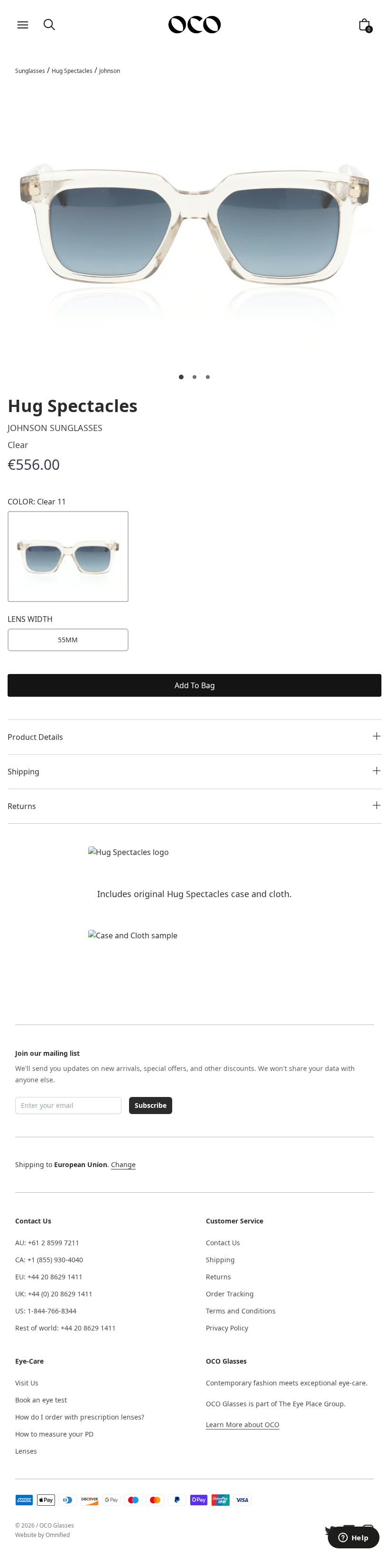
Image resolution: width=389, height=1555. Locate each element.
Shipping (220, 1259)
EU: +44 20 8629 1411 (49, 1276)
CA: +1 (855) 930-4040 (49, 1259)
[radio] (68, 640)
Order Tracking (230, 1293)
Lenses (26, 1451)
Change (123, 1164)
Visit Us (26, 1382)
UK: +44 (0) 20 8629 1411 (54, 1293)
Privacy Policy (227, 1327)
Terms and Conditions (241, 1310)
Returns (218, 1276)
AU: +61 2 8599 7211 (47, 1242)
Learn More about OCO (242, 1424)
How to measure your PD (54, 1433)
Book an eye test (41, 1399)
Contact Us (223, 1242)
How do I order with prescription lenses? (79, 1416)
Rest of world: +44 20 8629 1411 (65, 1327)
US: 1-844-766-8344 (45, 1310)
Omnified (58, 1535)
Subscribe (151, 1105)
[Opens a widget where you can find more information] (353, 1538)
